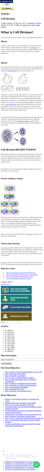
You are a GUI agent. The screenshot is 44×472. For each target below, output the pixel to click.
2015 (8, 340)
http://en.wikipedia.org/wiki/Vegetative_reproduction (22, 274)
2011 (8, 347)
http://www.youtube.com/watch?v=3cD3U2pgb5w (20, 273)
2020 (8, 330)
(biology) (31, 276)
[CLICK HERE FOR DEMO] (16, 311)
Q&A (7, 4)
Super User (26, 25)
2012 (8, 346)
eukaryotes (34, 47)
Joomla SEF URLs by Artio (5, 284)
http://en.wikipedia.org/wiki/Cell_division (18, 278)
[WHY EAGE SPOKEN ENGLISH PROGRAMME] (16, 294)
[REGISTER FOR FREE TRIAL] (16, 302)
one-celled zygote (11, 104)
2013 (8, 344)
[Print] (3, 27)
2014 (8, 342)
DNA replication (12, 71)
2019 (8, 332)
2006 (8, 349)
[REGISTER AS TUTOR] (16, 320)
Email (38, 25)
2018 (8, 334)
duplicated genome (23, 121)
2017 (8, 336)
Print (33, 25)
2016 (8, 338)
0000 (8, 351)
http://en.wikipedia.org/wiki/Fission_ (17, 276)
